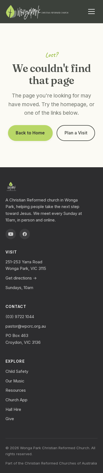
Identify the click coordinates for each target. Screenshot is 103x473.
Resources (15, 390)
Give (9, 418)
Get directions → (21, 278)
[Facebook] (25, 234)
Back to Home (30, 132)
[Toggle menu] (91, 11)
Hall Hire (13, 409)
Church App (16, 399)
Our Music (14, 381)
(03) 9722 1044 (19, 316)
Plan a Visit (76, 132)
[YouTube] (10, 234)
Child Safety (16, 371)
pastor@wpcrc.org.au (25, 326)
